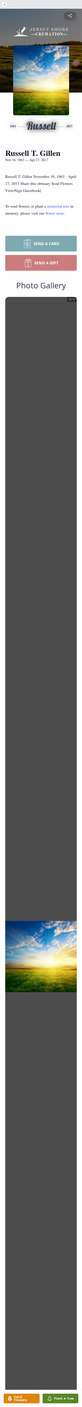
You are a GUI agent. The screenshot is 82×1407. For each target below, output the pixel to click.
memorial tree (58, 206)
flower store (54, 213)
